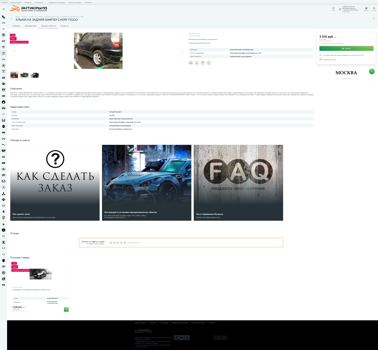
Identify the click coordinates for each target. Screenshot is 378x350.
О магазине (39, 2)
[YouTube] (176, 337)
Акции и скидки (15, 2)
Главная (4, 2)
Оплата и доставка (75, 2)
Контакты (88, 2)
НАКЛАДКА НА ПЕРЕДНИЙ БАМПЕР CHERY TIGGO (32, 290)
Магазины (28, 2)
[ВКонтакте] (181, 337)
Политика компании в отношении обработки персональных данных (220, 337)
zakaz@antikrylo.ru (145, 330)
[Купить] (66, 309)
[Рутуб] (187, 337)
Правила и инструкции (57, 2)
